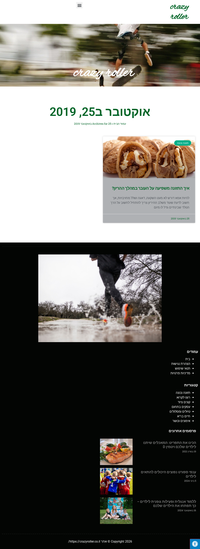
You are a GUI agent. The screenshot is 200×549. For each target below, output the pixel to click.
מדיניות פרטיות (180, 373)
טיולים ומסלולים (180, 411)
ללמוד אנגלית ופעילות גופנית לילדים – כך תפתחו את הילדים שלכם (166, 503)
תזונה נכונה (183, 393)
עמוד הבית (119, 123)
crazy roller (179, 12)
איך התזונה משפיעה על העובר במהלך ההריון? (150, 188)
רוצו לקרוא (183, 397)
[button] (79, 5)
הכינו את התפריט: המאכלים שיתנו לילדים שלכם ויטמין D (169, 445)
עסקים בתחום (181, 407)
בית (187, 359)
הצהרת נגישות (180, 364)
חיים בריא (183, 416)
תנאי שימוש (182, 368)
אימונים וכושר (181, 421)
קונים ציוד (184, 402)
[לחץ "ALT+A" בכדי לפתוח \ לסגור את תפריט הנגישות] (195, 544)
